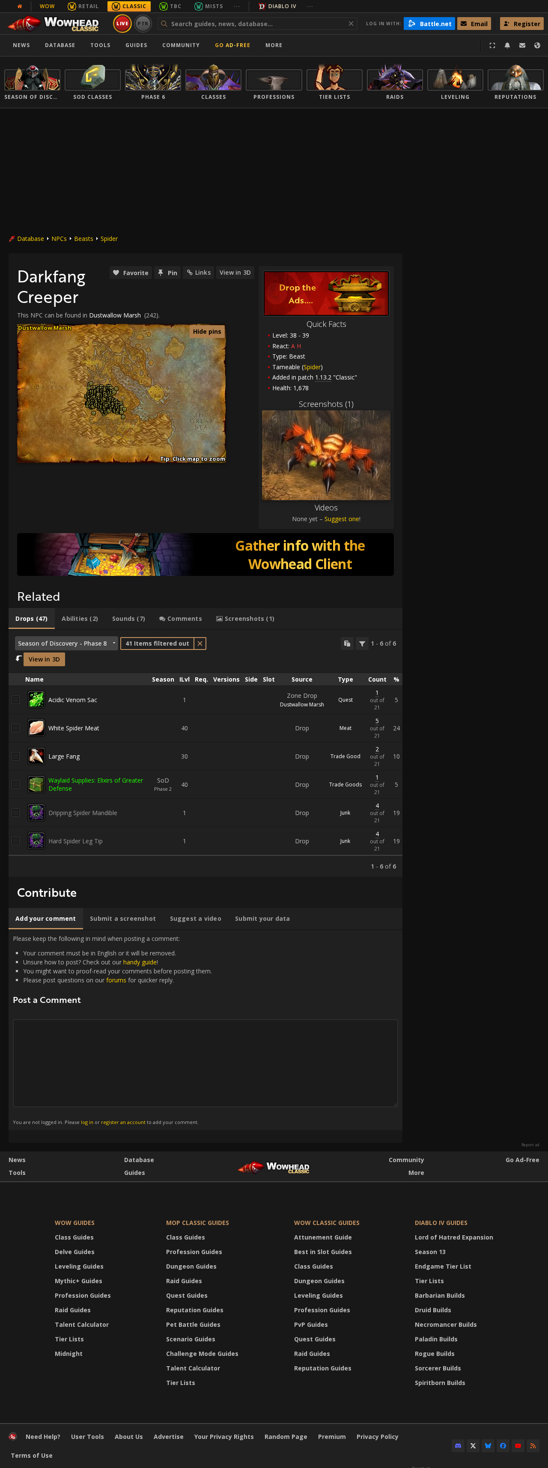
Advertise (169, 1436)
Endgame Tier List (443, 1266)
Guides (136, 45)
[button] (87, 405)
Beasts (83, 238)
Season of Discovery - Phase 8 (62, 643)
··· (237, 6)
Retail (88, 6)
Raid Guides (73, 1310)
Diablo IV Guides (441, 1223)
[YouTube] (518, 1445)
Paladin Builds (436, 1339)
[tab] (32, 618)
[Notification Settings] (507, 45)
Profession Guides (83, 1295)
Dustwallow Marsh (115, 315)
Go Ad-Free (232, 45)
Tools (17, 1172)
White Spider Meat (73, 728)
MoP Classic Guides (197, 1223)
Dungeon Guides (191, 1266)
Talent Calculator (82, 1324)
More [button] (274, 45)
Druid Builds (433, 1310)
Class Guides (74, 1237)
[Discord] (458, 1445)
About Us (129, 1436)
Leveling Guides (79, 1266)
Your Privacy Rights (224, 1436)
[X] (473, 1445)
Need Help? (43, 1436)
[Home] (57, 23)
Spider (109, 238)
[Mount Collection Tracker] (205, 554)
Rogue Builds (435, 1353)
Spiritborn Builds (440, 1383)
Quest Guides (187, 1295)
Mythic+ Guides (78, 1281)
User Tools (87, 1436)
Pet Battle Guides (193, 1324)
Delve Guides (75, 1252)
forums (116, 980)
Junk (345, 812)
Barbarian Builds (440, 1295)
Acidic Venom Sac (72, 700)
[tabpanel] (205, 753)
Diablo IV (282, 6)
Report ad (530, 1145)
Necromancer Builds (446, 1324)
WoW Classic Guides (327, 1223)
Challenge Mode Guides (202, 1353)
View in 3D (235, 272)
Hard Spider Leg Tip (75, 841)
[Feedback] (522, 45)
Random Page (286, 1436)
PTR (143, 23)
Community (181, 45)
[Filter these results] (362, 643)
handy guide (140, 962)
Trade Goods (345, 784)
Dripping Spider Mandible (82, 813)
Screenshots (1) (326, 404)
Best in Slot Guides (323, 1252)
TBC (176, 6)
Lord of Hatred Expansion (454, 1237)
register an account (123, 1122)
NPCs (59, 238)
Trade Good (345, 756)
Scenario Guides (190, 1339)
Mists (214, 6)
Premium (332, 1436)
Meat (345, 728)
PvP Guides (311, 1324)
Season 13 (430, 1252)
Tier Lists (69, 1339)
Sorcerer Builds (438, 1368)
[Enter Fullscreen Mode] (492, 45)
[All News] (20, 6)
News (21, 45)
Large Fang (64, 756)
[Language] (537, 45)
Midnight (69, 1353)
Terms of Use (32, 1455)
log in (87, 1122)
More (416, 1172)
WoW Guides (75, 1223)
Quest (345, 699)
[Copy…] (347, 643)
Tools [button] (100, 45)
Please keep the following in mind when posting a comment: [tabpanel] (112, 1029)
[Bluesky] (488, 1445)
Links (203, 272)
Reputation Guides (194, 1310)
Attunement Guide (323, 1237)
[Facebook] (503, 1445)
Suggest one (342, 519)
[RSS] (533, 1445)
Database (60, 45)
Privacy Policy (378, 1436)
